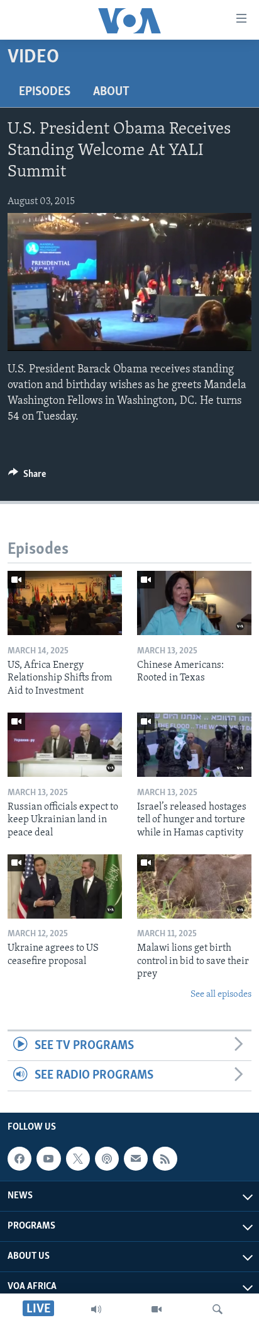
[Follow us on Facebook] (19, 1159)
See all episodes (220, 994)
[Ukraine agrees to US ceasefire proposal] (65, 886)
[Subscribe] (136, 1159)
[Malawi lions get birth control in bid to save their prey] (194, 886)
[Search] (217, 1309)
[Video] (156, 1309)
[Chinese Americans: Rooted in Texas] (194, 603)
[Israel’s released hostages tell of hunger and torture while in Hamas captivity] (194, 745)
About (111, 92)
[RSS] (165, 1159)
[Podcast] (107, 1159)
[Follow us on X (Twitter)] (78, 1159)
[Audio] (96, 1309)
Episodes (44, 92)
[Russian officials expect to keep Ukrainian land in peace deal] (65, 745)
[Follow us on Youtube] (48, 1159)
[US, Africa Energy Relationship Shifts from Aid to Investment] (65, 603)
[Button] (27, 477)
